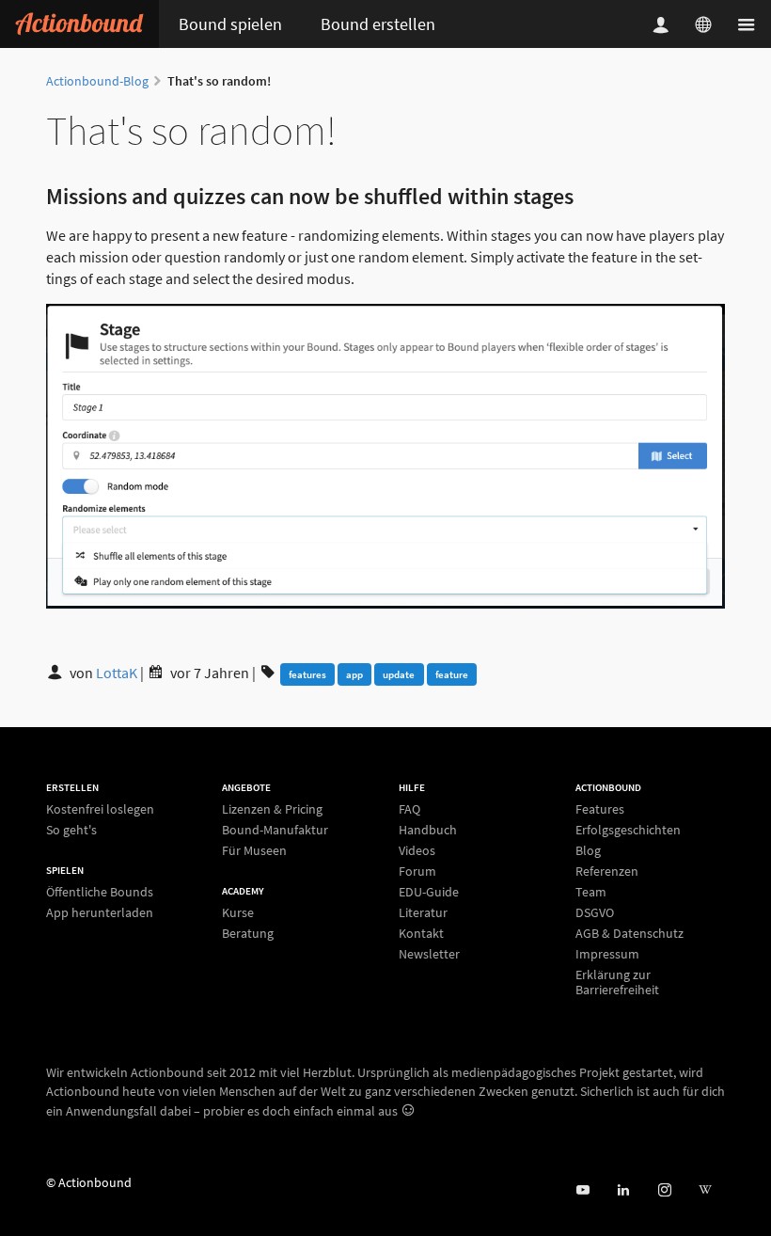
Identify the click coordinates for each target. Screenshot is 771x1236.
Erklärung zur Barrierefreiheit (617, 981)
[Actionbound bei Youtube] (582, 1190)
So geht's (71, 829)
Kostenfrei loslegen (100, 809)
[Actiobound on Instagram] (664, 1190)
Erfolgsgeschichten (628, 829)
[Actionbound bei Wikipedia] (704, 1190)
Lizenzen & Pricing (272, 809)
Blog (588, 850)
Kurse (238, 913)
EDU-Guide (429, 891)
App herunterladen (99, 912)
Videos (417, 850)
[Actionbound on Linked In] (623, 1190)
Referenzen (606, 871)
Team (590, 891)
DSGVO (594, 912)
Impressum (607, 953)
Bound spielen (230, 24)
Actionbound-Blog (97, 80)
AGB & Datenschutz (629, 933)
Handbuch (428, 829)
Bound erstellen (378, 24)
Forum (417, 871)
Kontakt (421, 933)
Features (599, 809)
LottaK (118, 672)
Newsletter (429, 953)
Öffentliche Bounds (99, 892)
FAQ (409, 809)
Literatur (423, 912)
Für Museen (254, 850)
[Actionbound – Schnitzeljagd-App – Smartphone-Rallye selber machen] (79, 24)
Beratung (248, 933)
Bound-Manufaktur (275, 829)
